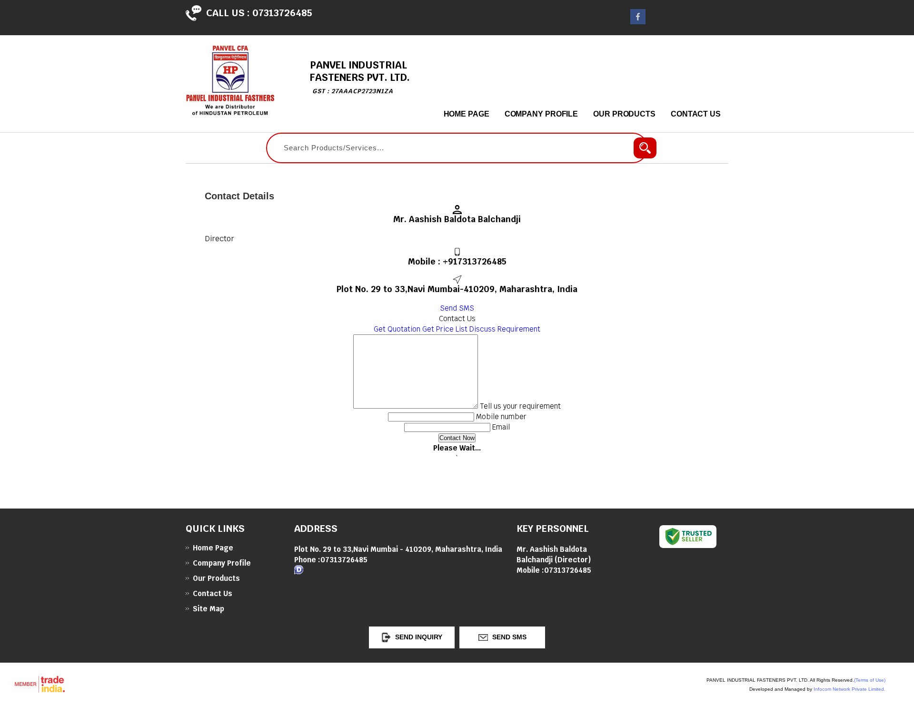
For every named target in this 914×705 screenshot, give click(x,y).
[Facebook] (638, 21)
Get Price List (444, 328)
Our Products (624, 114)
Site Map (208, 608)
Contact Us (696, 114)
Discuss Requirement (504, 328)
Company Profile (541, 114)
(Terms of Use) (869, 680)
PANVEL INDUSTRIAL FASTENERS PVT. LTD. (360, 77)
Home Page (466, 114)
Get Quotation (397, 328)
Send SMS (457, 308)
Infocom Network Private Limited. (849, 689)
